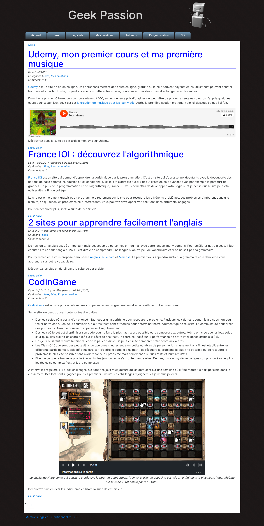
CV (76, 517)
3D (183, 35)
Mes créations (104, 35)
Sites (31, 44)
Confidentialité (61, 517)
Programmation (159, 35)
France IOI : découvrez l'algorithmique (106, 154)
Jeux (56, 35)
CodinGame (52, 282)
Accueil (36, 35)
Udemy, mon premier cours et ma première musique (115, 59)
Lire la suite (35, 147)
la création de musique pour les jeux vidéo (106, 102)
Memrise (124, 257)
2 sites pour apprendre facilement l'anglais (115, 222)
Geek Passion (105, 15)
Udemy (33, 87)
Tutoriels (131, 35)
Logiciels (77, 35)
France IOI (35, 177)
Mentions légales (37, 517)
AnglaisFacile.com (102, 257)
